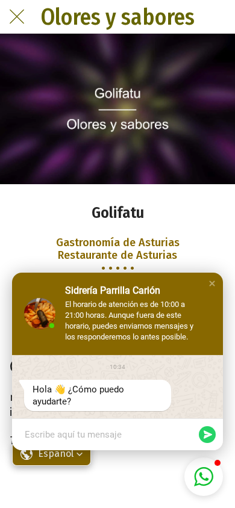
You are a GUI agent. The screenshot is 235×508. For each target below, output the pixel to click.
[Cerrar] (17, 17)
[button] (212, 283)
